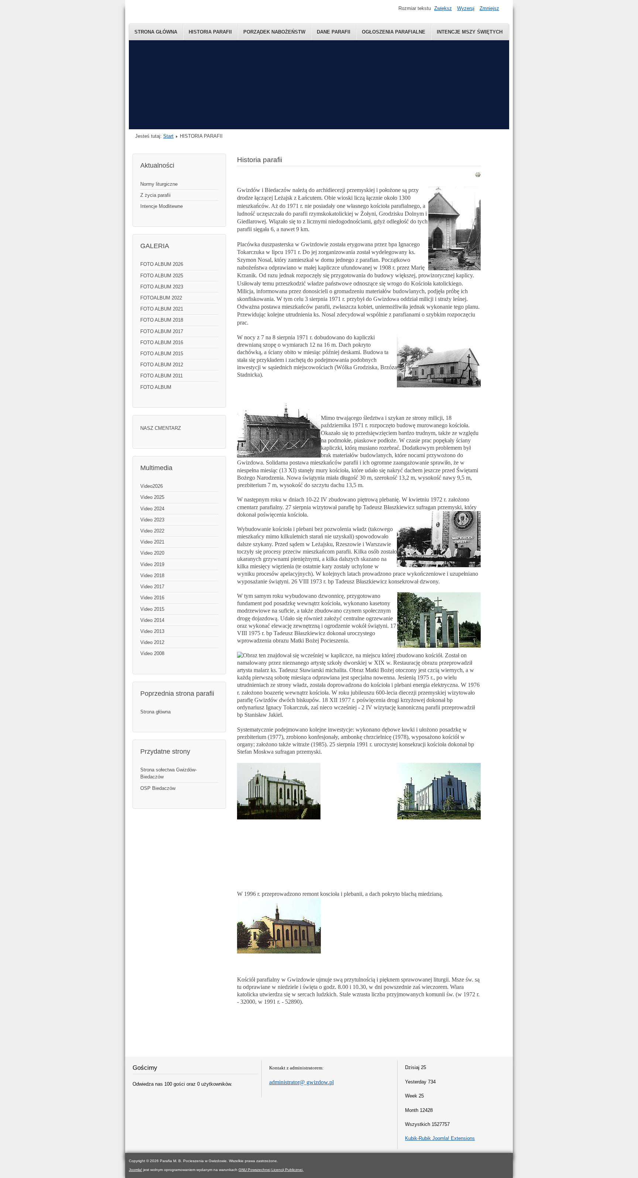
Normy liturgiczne (159, 184)
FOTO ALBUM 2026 (161, 264)
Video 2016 (152, 597)
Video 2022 (152, 531)
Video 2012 (152, 642)
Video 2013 (152, 631)
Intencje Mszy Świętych (469, 32)
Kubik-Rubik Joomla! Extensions (440, 1138)
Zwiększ (443, 8)
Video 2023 (152, 520)
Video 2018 (152, 575)
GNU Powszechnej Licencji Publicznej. (271, 1170)
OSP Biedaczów (157, 788)
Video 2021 (152, 542)
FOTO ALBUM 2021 (161, 309)
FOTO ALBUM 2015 (161, 353)
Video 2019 (152, 564)
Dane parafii (333, 32)
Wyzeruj (465, 8)
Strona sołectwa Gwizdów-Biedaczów (168, 773)
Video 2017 (152, 586)
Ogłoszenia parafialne (393, 32)
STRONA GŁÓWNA (155, 32)
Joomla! (135, 1170)
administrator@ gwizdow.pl (301, 1082)
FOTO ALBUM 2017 (161, 331)
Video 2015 (152, 609)
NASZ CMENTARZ (160, 428)
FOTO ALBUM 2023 (161, 287)
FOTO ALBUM (155, 387)
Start (168, 136)
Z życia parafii (155, 195)
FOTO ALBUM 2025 (161, 275)
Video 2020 (152, 553)
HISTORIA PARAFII (210, 32)
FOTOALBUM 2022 (161, 298)
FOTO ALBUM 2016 (161, 342)
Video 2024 (152, 508)
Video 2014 (152, 620)
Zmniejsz (489, 8)
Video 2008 (152, 653)
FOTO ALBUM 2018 (161, 320)
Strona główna (155, 712)
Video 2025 (152, 497)
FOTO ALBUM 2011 (161, 376)
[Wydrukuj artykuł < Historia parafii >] (478, 176)
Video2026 (151, 486)
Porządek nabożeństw (274, 32)
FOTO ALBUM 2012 (161, 364)
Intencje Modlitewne (161, 206)
